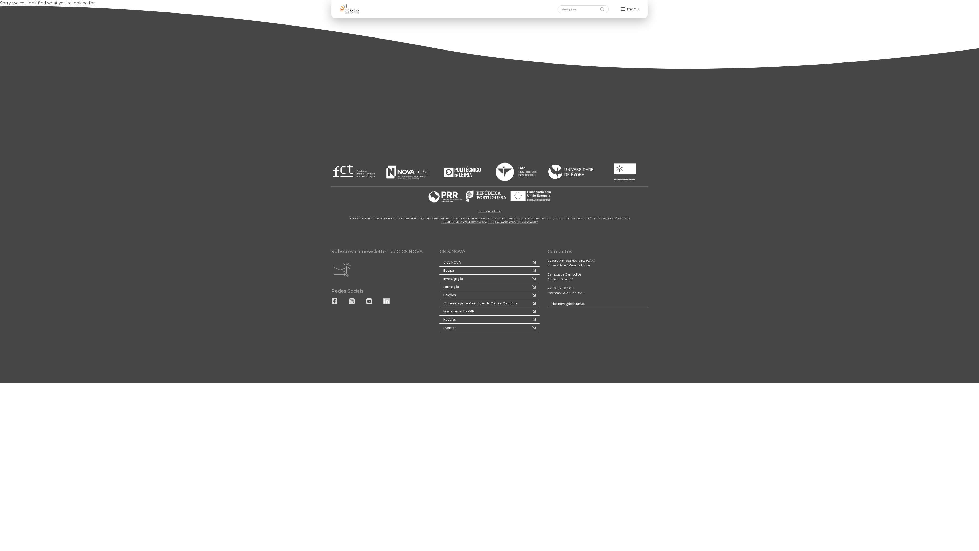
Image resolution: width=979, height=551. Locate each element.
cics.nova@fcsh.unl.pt (568, 304)
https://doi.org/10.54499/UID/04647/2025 (463, 222)
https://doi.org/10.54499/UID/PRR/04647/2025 (513, 222)
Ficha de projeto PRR (489, 211)
